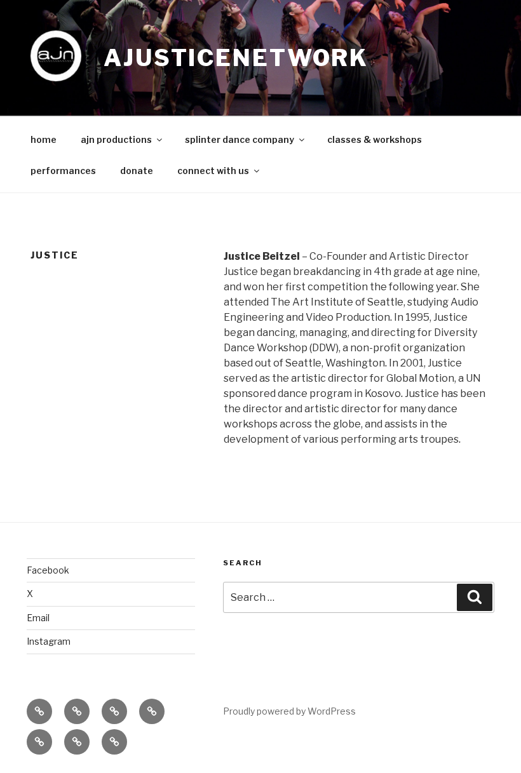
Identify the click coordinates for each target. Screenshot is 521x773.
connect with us (213, 170)
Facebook (48, 570)
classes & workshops (374, 139)
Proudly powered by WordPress (289, 711)
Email (38, 617)
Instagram (49, 641)
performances (63, 170)
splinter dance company (239, 139)
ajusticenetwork (236, 58)
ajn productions (116, 139)
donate (136, 170)
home (43, 139)
